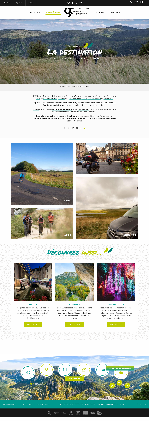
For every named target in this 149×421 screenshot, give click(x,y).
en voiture (108, 99)
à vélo (90, 99)
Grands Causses (50, 99)
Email (31, 3)
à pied (84, 99)
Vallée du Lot (75, 99)
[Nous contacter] (28, 372)
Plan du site (45, 404)
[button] (131, 2)
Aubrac (61, 99)
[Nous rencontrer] (46, 370)
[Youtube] (80, 3)
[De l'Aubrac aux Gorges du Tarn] (76, 12)
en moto (97, 99)
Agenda (19, 3)
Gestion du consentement (31, 404)
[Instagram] (68, 3)
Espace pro (141, 404)
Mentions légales (9, 404)
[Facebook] (72, 3)
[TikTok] (76, 3)
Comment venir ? (120, 375)
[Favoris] (136, 2)
